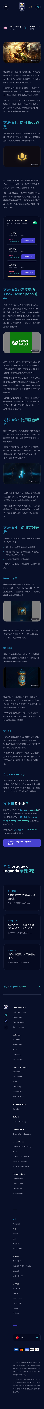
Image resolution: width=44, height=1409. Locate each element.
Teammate (18, 1059)
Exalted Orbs (18, 1193)
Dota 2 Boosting (19, 1121)
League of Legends (29, 810)
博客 (5, 986)
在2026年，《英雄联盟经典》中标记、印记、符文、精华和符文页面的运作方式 (21, 926)
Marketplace (18, 1179)
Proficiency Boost (20, 1161)
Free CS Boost (19, 1022)
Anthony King (15, 27)
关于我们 (16, 1224)
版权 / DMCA (18, 1276)
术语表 (15, 1234)
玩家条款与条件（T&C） (22, 1266)
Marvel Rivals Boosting (22, 1146)
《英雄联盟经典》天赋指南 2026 (21, 956)
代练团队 (16, 1243)
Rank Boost (17, 1039)
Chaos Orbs (18, 1183)
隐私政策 (16, 1271)
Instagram (17, 1298)
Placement (17, 1017)
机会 (14, 1238)
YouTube (16, 1288)
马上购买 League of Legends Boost (19, 842)
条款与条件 (17, 1261)
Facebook (17, 1303)
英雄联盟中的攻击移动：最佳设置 (21, 896)
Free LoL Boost (19, 1096)
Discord (16, 1308)
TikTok (15, 1293)
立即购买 (28, 240)
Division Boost (18, 1072)
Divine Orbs (17, 1188)
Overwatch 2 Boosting (22, 1134)
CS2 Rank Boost (19, 1012)
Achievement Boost (21, 1166)
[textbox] (26, 1337)
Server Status (18, 1027)
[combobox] (26, 1337)
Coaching (17, 1054)
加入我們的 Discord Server (25, 829)
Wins (15, 1049)
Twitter (16, 1313)
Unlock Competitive (21, 1156)
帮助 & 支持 (17, 1248)
